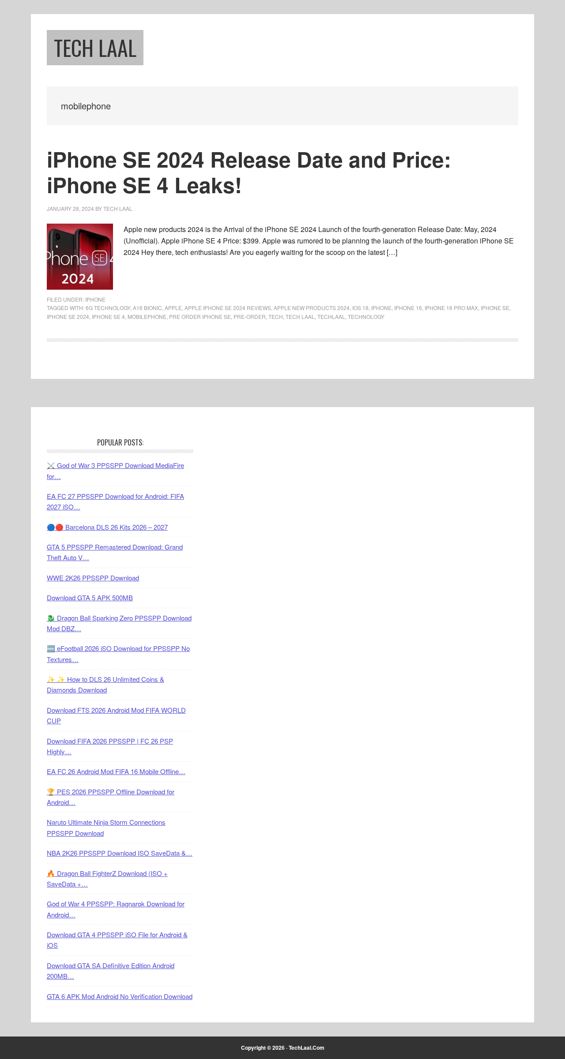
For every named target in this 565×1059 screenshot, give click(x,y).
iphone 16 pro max (451, 307)
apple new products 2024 (312, 307)
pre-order (250, 316)
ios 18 (360, 307)
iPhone (95, 299)
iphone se (495, 307)
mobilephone (147, 316)
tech (275, 316)
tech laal (300, 316)
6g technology (108, 307)
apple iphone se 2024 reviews (228, 307)
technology (366, 316)
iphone (381, 307)
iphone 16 (408, 307)
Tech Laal (95, 47)
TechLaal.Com (306, 1048)
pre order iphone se (200, 316)
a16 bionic (147, 307)
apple (173, 307)
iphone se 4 (108, 316)
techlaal (331, 316)
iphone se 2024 (68, 316)
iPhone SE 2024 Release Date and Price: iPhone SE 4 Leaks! (249, 172)
